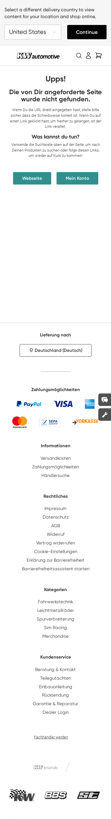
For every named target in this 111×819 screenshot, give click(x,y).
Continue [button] (87, 32)
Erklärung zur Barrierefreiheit (55, 560)
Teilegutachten (55, 678)
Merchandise (55, 636)
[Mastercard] (19, 422)
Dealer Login (56, 712)
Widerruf (56, 534)
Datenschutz (56, 517)
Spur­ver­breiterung (55, 619)
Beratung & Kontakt (55, 669)
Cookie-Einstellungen (55, 551)
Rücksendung (55, 695)
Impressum (55, 508)
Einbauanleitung (55, 686)
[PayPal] (29, 404)
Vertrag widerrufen (55, 543)
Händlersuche (55, 475)
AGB (55, 525)
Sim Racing (55, 627)
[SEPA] (49, 422)
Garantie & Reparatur (55, 703)
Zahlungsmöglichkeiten (55, 467)
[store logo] (38, 55)
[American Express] (90, 404)
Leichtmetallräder (55, 610)
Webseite (32, 178)
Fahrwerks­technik (55, 601)
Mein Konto (77, 178)
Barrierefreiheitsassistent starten (55, 568)
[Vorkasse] (85, 422)
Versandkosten (56, 458)
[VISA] (63, 404)
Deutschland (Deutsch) (58, 350)
